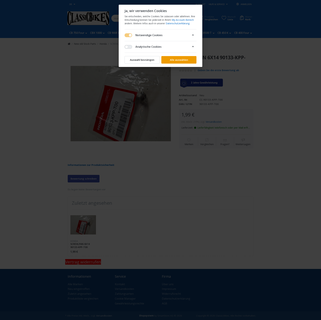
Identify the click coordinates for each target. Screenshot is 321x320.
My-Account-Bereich (183, 19)
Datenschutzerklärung (177, 23)
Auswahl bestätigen (142, 59)
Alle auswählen (179, 59)
